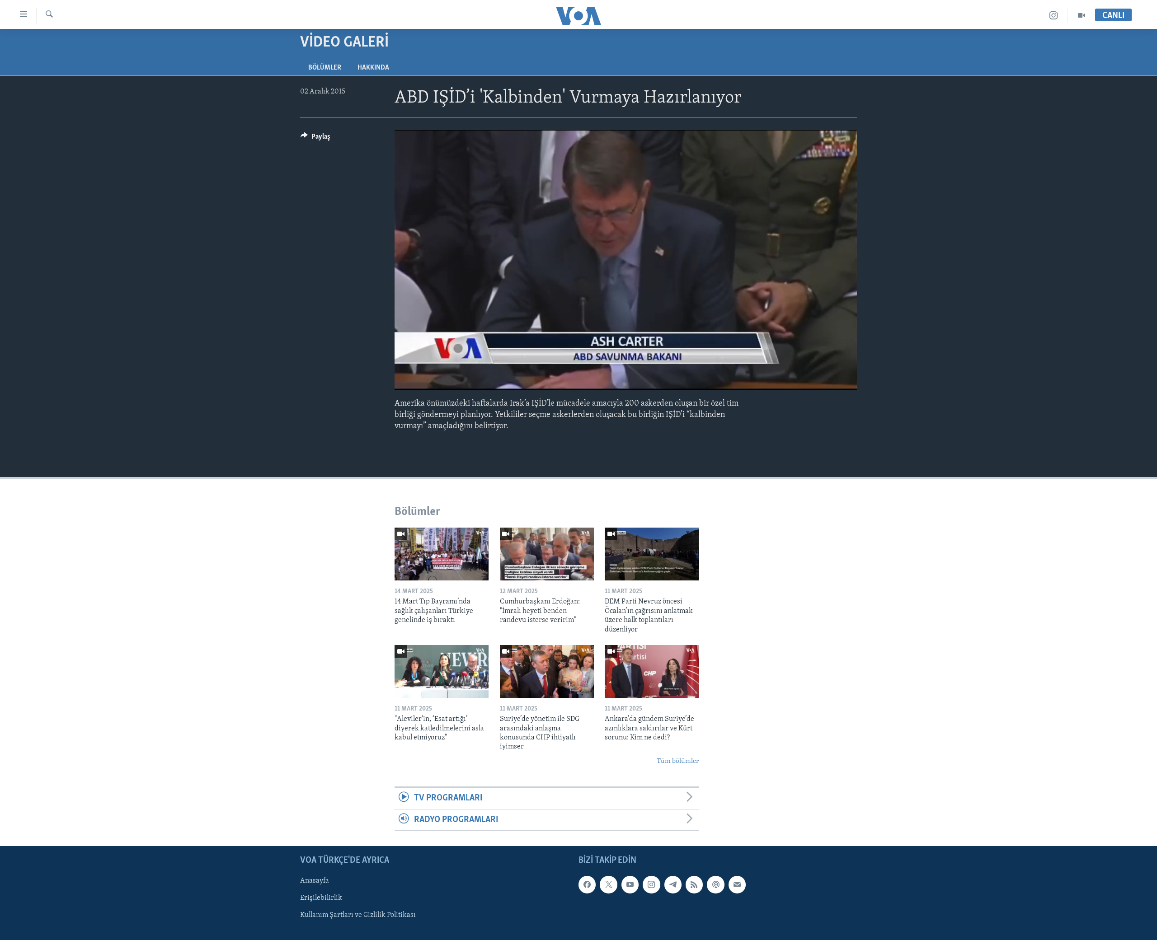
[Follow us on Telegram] (673, 884)
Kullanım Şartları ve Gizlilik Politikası (358, 915)
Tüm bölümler (678, 761)
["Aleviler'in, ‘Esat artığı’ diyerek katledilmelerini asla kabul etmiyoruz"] (442, 671)
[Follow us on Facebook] (587, 884)
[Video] (1081, 16)
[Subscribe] (737, 884)
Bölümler (324, 67)
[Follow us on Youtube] (630, 884)
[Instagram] (1053, 16)
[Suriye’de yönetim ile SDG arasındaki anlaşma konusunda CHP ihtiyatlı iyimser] (547, 671)
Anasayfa (314, 880)
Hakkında (373, 67)
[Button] (315, 138)
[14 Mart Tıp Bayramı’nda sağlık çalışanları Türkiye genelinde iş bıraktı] (442, 554)
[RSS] (694, 884)
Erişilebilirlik (321, 898)
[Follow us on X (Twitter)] (608, 884)
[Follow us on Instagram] (651, 884)
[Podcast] (715, 884)
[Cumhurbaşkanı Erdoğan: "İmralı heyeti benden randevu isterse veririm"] (547, 554)
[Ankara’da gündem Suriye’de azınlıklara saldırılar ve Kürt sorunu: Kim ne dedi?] (652, 671)
